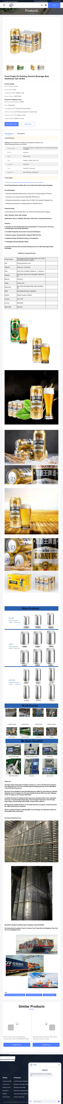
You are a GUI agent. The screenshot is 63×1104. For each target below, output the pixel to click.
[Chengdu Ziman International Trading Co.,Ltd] (11, 5)
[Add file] (30, 1101)
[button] (11, 1027)
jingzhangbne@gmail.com (41, 1)
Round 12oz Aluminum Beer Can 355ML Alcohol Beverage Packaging (44, 1038)
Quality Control (6, 1087)
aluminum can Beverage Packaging (15, 995)
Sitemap (5, 1093)
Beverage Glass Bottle (19, 1087)
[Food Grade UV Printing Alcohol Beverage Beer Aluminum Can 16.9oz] (25, 39)
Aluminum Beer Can (19, 1097)
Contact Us (5, 1090)
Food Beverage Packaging (21, 1081)
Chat (54, 5)
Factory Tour (6, 1084)
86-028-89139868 (56, 1)
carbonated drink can (49, 995)
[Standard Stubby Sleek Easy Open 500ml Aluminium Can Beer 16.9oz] (16, 1023)
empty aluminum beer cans (34, 995)
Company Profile (7, 1081)
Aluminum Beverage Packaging (22, 1084)
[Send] (59, 1101)
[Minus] (59, 1065)
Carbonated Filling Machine (21, 1093)
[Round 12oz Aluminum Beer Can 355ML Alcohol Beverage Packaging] (46, 1023)
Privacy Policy (6, 1097)
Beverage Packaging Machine (21, 1090)
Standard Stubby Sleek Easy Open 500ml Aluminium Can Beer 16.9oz (15, 1038)
